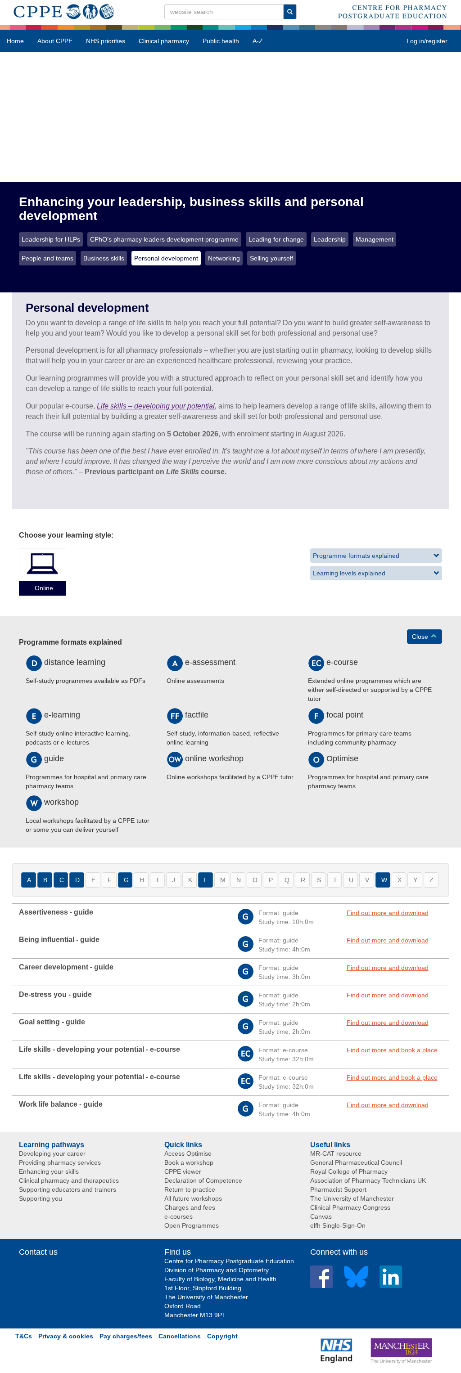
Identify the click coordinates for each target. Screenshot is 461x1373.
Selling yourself (271, 258)
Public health (221, 41)
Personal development (166, 258)
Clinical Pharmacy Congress (350, 1207)
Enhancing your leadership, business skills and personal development (191, 209)
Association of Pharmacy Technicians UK (368, 1180)
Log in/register (427, 41)
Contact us (38, 1251)
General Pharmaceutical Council (356, 1162)
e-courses (178, 1216)
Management (374, 239)
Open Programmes (191, 1225)
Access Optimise (188, 1153)
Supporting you (40, 1198)
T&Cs (23, 1336)
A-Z (258, 41)
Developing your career (52, 1153)
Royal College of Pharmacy (349, 1171)
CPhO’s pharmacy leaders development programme (164, 239)
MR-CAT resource (336, 1153)
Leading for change (276, 239)
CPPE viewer (182, 1171)
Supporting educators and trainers (67, 1189)
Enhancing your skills (49, 1171)
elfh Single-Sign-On (338, 1225)
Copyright (222, 1336)
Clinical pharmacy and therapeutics (69, 1180)
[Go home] (64, 9)
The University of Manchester (352, 1198)
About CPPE (54, 41)
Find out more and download (388, 912)
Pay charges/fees (125, 1336)
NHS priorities (105, 41)
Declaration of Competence (203, 1180)
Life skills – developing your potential (156, 406)
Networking (224, 258)
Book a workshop (188, 1162)
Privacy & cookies (65, 1336)
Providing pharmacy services (60, 1162)
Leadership (330, 239)
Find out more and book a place (392, 1050)
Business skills (103, 258)
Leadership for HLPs (51, 239)
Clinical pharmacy (164, 41)
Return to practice (189, 1189)
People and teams (47, 258)
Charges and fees (189, 1207)
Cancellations (179, 1336)
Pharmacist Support (338, 1189)
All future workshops (193, 1198)
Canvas (321, 1216)
